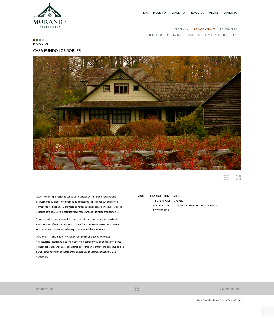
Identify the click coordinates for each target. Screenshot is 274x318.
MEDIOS (213, 12)
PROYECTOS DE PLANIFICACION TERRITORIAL (212, 35)
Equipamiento (228, 29)
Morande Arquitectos (46, 8)
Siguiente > (230, 288)
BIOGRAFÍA (159, 12)
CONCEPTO (178, 12)
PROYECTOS (197, 12)
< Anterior (43, 288)
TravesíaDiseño (234, 300)
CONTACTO (230, 12)
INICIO (144, 12)
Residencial (182, 29)
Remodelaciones (204, 29)
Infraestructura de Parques (165, 35)
